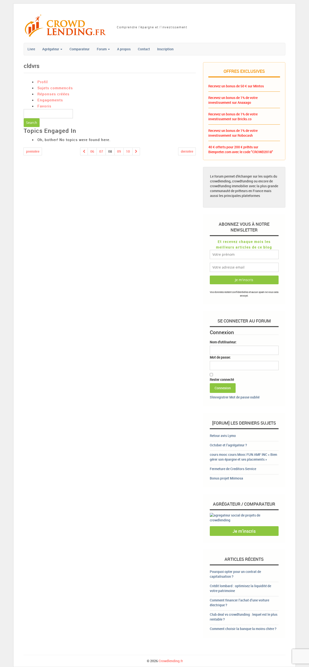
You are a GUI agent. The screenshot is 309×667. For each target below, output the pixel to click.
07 (101, 151)
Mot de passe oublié (244, 397)
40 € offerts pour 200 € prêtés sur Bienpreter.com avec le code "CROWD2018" (240, 149)
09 (119, 151)
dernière (187, 151)
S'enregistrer (219, 397)
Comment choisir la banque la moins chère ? (243, 628)
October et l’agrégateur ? (228, 445)
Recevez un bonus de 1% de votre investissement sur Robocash (233, 133)
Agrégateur (51, 49)
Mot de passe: (220, 357)
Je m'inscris (244, 531)
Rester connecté (222, 379)
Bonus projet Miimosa (226, 478)
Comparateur (80, 49)
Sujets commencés (55, 87)
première (32, 151)
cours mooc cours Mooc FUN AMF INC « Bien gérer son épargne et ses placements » (243, 457)
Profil (42, 81)
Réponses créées (53, 93)
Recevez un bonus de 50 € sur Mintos (236, 86)
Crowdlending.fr (171, 661)
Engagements (50, 99)
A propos (124, 49)
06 (92, 151)
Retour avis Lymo (223, 435)
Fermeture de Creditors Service (233, 468)
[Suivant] (136, 151)
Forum (102, 49)
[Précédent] (84, 151)
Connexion (223, 388)
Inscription (165, 49)
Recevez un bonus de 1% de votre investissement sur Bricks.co (233, 116)
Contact (144, 49)
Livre (31, 49)
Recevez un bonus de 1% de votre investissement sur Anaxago (233, 100)
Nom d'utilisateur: (223, 342)
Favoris (44, 106)
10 (128, 151)
